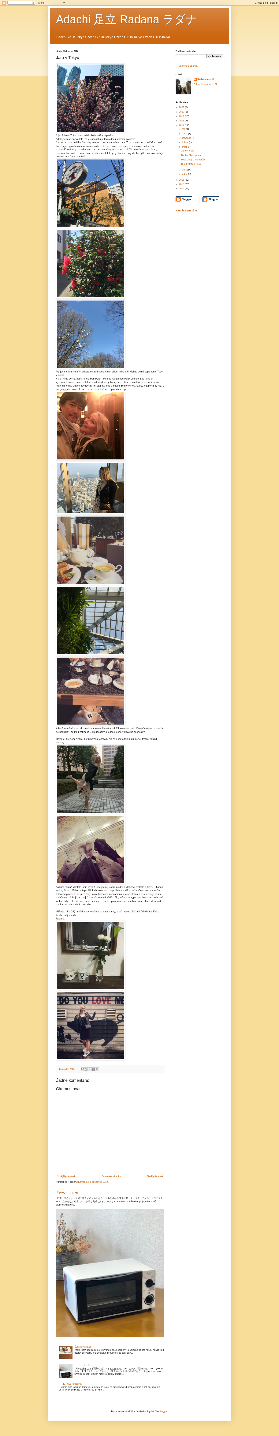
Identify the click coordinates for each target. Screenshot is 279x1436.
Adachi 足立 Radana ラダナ (126, 19)
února (185, 169)
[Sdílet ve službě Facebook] (93, 1069)
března (185, 147)
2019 (182, 116)
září (184, 129)
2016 (182, 180)
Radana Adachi (205, 79)
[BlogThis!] (86, 1069)
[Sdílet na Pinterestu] (97, 1069)
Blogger (163, 1411)
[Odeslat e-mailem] (82, 1069)
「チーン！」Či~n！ (68, 1192)
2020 (182, 112)
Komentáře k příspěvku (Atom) (93, 1182)
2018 (182, 120)
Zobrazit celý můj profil (205, 84)
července (187, 138)
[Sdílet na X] (90, 1069)
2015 (182, 184)
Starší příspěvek (155, 1176)
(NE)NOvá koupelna (71, 1384)
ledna (185, 174)
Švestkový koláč (82, 1347)
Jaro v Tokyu (187, 150)
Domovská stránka (111, 1176)
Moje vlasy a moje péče (193, 159)
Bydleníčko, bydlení (191, 155)
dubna (185, 142)
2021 (182, 107)
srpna (185, 133)
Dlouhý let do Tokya (191, 164)
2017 (182, 125)
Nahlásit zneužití (186, 210)
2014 (182, 188)
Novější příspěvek (66, 1176)
